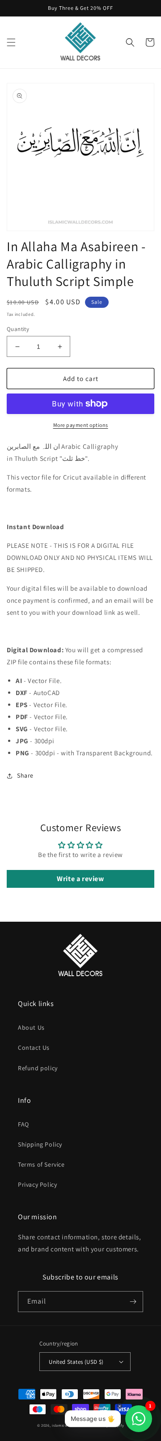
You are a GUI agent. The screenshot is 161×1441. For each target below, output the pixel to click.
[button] (11, 42)
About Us (31, 1027)
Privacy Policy (37, 1184)
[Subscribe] (133, 1301)
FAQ (23, 1124)
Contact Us (34, 1047)
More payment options (80, 425)
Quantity (18, 329)
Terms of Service (41, 1164)
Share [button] (25, 775)
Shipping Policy (40, 1144)
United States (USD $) (76, 1362)
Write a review (80, 878)
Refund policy (38, 1068)
